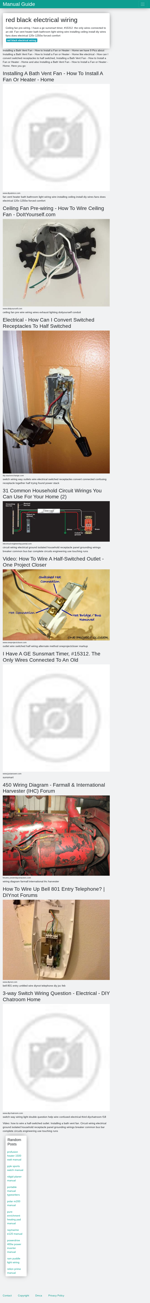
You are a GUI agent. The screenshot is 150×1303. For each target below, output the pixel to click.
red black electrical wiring (21, 40)
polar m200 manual (13, 1203)
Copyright (23, 1295)
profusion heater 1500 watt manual (14, 1155)
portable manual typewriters (13, 1191)
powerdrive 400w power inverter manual (14, 1246)
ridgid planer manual (14, 1178)
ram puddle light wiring (13, 1260)
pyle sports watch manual (15, 1168)
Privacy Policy (56, 1295)
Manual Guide (19, 4)
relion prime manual (14, 1270)
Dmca (38, 1295)
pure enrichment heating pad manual (14, 1217)
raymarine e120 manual (14, 1231)
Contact (7, 1295)
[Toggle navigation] (142, 4)
